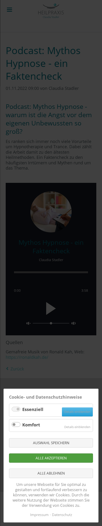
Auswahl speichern (51, 442)
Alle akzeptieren (51, 458)
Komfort (31, 425)
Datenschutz (62, 514)
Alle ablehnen (51, 473)
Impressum (39, 514)
